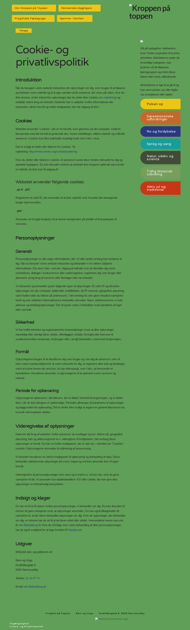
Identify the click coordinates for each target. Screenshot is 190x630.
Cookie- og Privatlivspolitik (26, 626)
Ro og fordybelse (161, 131)
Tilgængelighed (19, 623)
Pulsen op (155, 104)
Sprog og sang (159, 144)
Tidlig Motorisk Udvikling (159, 172)
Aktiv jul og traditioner (156, 188)
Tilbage (23, 30)
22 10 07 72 (33, 578)
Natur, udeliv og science (160, 157)
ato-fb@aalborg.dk (30, 525)
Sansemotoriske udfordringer (160, 117)
